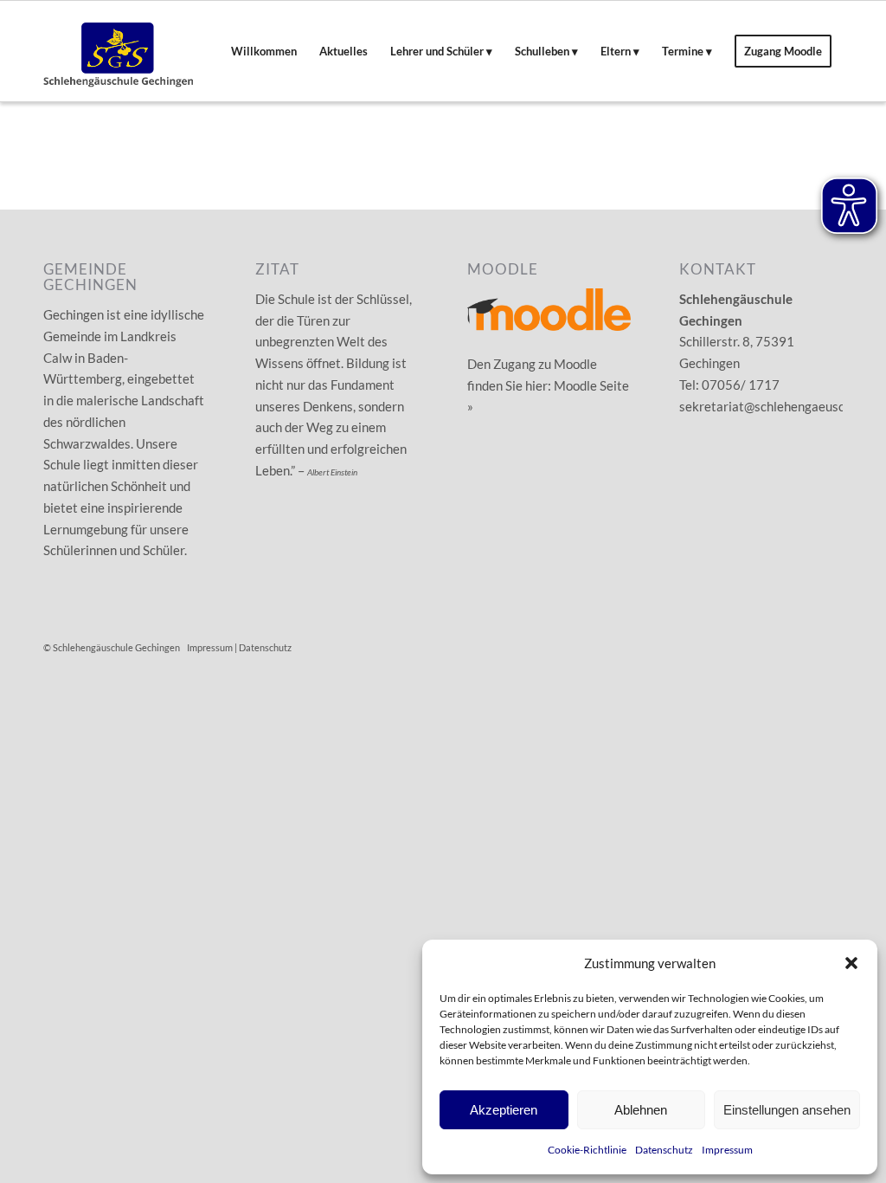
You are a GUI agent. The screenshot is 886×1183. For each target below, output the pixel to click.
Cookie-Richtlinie (587, 1149)
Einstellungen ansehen (787, 1109)
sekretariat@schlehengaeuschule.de (782, 406)
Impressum (727, 1149)
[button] (851, 963)
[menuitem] (264, 51)
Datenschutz (664, 1149)
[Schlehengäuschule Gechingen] (118, 51)
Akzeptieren (503, 1109)
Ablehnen (640, 1109)
